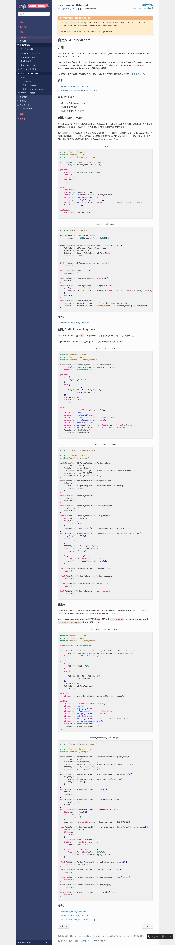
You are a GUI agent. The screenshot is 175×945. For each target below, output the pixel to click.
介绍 (24, 77)
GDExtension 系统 (28, 57)
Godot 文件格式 (26, 109)
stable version (73, 31)
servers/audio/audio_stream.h (74, 86)
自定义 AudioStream (29, 73)
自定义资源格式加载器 (29, 69)
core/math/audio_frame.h (72, 911)
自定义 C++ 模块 (27, 49)
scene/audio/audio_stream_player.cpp (78, 90)
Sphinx (65, 940)
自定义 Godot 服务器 (29, 65)
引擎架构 (23, 41)
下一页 (146, 926)
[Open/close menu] (18, 41)
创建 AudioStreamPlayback (33, 89)
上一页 (64, 926)
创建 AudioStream (29, 85)
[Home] (59, 9)
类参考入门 (24, 105)
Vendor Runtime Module (30, 53)
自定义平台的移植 (28, 93)
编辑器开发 (24, 101)
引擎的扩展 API (26, 45)
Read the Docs (94, 940)
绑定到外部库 (26, 61)
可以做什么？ (27, 81)
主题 (83, 940)
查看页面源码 (147, 5)
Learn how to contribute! (143, 8)
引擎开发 (23, 97)
